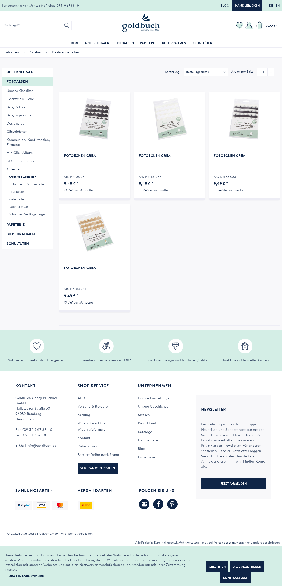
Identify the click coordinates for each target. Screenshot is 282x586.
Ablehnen (217, 567)
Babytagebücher (20, 115)
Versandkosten (224, 542)
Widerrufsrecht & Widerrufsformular (92, 426)
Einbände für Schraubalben (27, 184)
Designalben (17, 123)
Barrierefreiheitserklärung (98, 455)
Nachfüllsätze (18, 207)
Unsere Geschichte (153, 406)
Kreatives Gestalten (22, 177)
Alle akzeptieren (247, 567)
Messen (144, 415)
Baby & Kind (16, 107)
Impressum (146, 457)
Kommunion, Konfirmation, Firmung (28, 142)
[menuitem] (37, 25)
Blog (225, 6)
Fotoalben (17, 81)
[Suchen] (67, 25)
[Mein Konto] (249, 25)
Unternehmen (20, 72)
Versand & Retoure (93, 406)
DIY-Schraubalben (21, 161)
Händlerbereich (150, 440)
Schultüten (18, 244)
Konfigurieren (236, 578)
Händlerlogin (247, 6)
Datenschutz (88, 446)
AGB (81, 398)
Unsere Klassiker (20, 91)
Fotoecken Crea (80, 156)
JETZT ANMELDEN (234, 484)
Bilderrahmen (21, 234)
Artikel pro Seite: (242, 72)
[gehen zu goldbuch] (144, 504)
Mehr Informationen (26, 576)
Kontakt (84, 438)
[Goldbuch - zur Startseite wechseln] (141, 22)
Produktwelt (147, 423)
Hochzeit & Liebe (20, 99)
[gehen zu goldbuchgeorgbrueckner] (172, 504)
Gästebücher (17, 132)
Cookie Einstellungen (155, 398)
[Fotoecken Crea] (94, 119)
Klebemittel (17, 199)
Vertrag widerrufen (97, 468)
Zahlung (84, 415)
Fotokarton (17, 192)
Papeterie (16, 225)
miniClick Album (20, 153)
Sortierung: (173, 72)
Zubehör (13, 169)
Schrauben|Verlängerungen (27, 214)
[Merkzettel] (239, 25)
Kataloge (145, 432)
